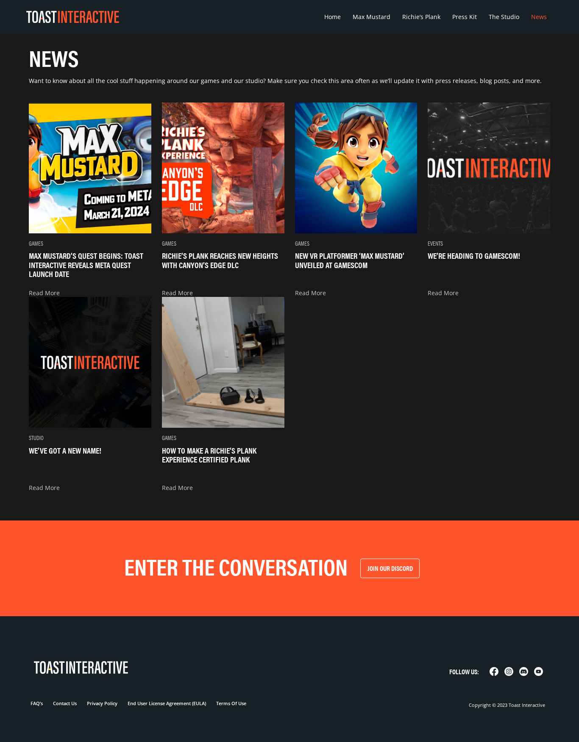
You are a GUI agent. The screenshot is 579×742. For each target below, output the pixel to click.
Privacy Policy (102, 703)
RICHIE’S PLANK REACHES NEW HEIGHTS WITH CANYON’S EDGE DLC (220, 259)
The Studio (504, 17)
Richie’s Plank (421, 17)
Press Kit (464, 17)
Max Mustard (371, 17)
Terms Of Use (231, 703)
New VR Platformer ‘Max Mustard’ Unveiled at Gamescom (349, 259)
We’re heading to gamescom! (474, 255)
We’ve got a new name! (65, 450)
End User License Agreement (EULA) (167, 703)
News (539, 17)
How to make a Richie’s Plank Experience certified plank (209, 454)
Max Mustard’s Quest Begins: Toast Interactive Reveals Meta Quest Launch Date (86, 264)
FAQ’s (37, 703)
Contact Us (65, 703)
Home (332, 17)
